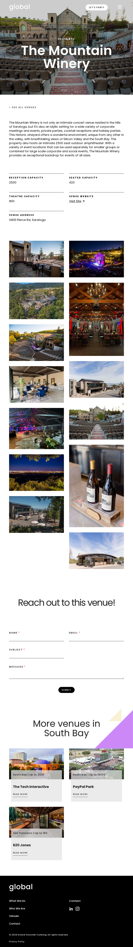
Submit (66, 689)
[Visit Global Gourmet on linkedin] (71, 909)
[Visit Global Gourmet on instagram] (77, 909)
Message (16, 666)
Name (13, 632)
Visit (75, 201)
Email (73, 632)
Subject (16, 649)
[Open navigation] (119, 7)
